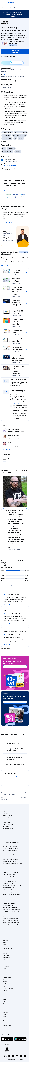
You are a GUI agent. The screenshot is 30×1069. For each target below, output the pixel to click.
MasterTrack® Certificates (9, 951)
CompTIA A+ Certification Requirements (12, 909)
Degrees (5, 953)
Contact (4, 1014)
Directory (5, 1019)
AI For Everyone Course (8, 879)
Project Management (8, 828)
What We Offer (6, 938)
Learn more (20, 59)
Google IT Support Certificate (10, 850)
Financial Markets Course (8, 888)
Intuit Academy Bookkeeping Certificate (12, 863)
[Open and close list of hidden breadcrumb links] (6, 7)
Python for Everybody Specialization (11, 894)
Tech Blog (5, 990)
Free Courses (6, 966)
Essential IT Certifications (9, 914)
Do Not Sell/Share (7, 1025)
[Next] (27, 510)
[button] (14, 43)
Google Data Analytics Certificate (10, 848)
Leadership (5, 940)
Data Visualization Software (19, 135)
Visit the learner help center (13, 776)
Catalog (4, 944)
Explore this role (5, 223)
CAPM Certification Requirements (10, 907)
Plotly (3, 148)
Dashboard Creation (7, 132)
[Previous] (3, 510)
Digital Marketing (7, 822)
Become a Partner (7, 962)
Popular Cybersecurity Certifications (11, 922)
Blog (4, 986)
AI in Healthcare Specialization (10, 881)
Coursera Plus (6, 947)
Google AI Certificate (8, 844)
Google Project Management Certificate (12, 853)
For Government (6, 957)
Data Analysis (13, 8)
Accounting (5, 813)
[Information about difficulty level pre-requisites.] (15, 81)
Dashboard (17, 151)
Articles (4, 1016)
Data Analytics (6, 820)
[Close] (26, 12)
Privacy (4, 1008)
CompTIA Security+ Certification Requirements (14, 912)
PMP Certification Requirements (10, 920)
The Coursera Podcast (8, 988)
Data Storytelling (6, 135)
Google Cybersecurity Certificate (10, 846)
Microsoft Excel (11, 148)
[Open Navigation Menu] (3, 3)
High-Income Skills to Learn (9, 916)
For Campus (5, 960)
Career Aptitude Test (8, 905)
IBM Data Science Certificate (9, 861)
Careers (4, 942)
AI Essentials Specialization (9, 875)
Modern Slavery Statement (9, 1023)
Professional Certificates (9, 949)
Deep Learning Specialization (9, 883)
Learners (5, 979)
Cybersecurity (6, 818)
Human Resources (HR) (8, 824)
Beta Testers (6, 984)
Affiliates (5, 1021)
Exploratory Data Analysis (21, 132)
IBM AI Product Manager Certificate (11, 859)
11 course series (6, 68)
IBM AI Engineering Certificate (10, 857)
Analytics (21, 138)
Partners (5, 982)
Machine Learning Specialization (10, 890)
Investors (5, 1003)
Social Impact (6, 964)
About (4, 936)
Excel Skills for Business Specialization (12, 885)
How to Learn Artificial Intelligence (11, 918)
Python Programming (7, 151)
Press (4, 1001)
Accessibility (6, 1012)
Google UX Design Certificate (9, 855)
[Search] (27, 3)
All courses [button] (5, 586)
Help (4, 1010)
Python (4, 831)
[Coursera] (10, 2)
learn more (15, 782)
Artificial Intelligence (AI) (8, 815)
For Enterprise (6, 955)
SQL (15, 138)
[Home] (2, 7)
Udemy (4, 968)
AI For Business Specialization (10, 877)
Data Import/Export (6, 138)
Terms (4, 1006)
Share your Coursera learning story (11, 925)
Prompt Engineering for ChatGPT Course (12, 892)
